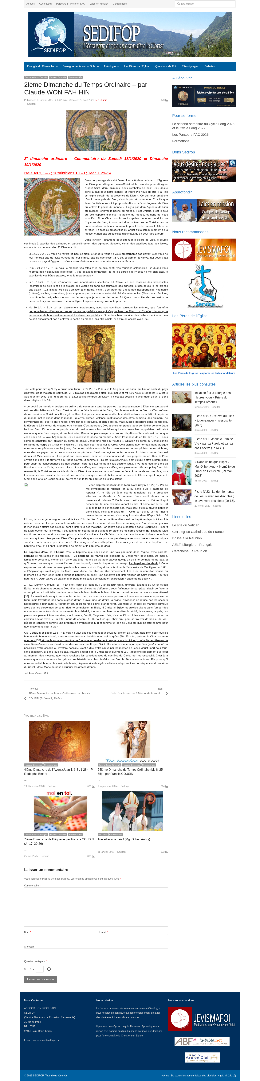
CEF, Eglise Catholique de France (198, 532)
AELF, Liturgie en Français (192, 545)
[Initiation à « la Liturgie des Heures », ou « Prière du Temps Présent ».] (181, 392)
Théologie (110, 66)
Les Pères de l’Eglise (136, 66)
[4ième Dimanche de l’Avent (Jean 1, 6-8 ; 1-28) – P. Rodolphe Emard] (59, 723)
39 (38, 640)
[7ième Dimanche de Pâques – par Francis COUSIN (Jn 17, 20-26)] (59, 792)
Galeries (210, 66)
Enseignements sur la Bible (79, 66)
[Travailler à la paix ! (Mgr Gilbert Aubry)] (132, 792)
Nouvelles (102, 835)
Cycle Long (45, 3)
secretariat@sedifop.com (46, 1040)
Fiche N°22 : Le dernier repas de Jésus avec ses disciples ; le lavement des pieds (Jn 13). (215, 496)
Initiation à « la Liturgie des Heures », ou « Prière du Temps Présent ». (213, 397)
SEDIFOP (29, 1012)
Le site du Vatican (185, 525)
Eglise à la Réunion (187, 538)
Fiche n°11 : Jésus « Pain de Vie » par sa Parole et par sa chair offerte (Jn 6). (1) (214, 443)
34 (96, 622)
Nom (27, 932)
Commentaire (32, 885)
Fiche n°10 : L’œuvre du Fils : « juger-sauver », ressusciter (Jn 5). (214, 420)
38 (122, 636)
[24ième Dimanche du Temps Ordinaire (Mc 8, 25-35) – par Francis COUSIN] (132, 723)
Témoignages (190, 66)
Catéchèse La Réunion (189, 551)
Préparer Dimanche (57, 77)
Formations (180, 141)
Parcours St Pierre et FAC (70, 3)
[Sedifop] (130, 34)
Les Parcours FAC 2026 (190, 135)
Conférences (120, 3)
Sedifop (31, 103)
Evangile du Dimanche (40, 66)
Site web (29, 946)
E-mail (103, 932)
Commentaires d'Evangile (36, 77)
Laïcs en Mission (98, 3)
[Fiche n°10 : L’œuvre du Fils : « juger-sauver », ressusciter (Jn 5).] (181, 415)
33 (26, 596)
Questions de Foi (165, 66)
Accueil (30, 3)
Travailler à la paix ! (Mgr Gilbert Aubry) (124, 839)
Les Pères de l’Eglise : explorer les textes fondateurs (204, 373)
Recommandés (75, 77)
